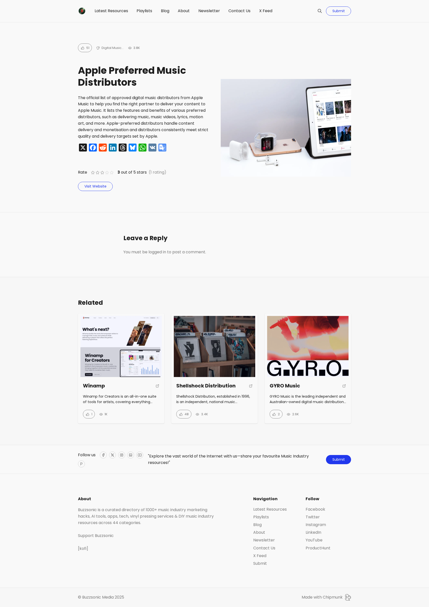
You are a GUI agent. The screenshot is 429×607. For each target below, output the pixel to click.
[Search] (319, 10)
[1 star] (92, 172)
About (184, 11)
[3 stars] (102, 172)
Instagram (316, 525)
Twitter (313, 517)
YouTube (314, 540)
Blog (165, 11)
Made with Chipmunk (322, 597)
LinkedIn (313, 532)
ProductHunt (318, 548)
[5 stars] (111, 172)
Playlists (144, 11)
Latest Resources (111, 11)
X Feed (265, 11)
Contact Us (239, 11)
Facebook (315, 509)
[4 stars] (107, 172)
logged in (157, 252)
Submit (338, 10)
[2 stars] (97, 172)
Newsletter (209, 11)
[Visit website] (157, 388)
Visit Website (95, 186)
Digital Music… (113, 47)
